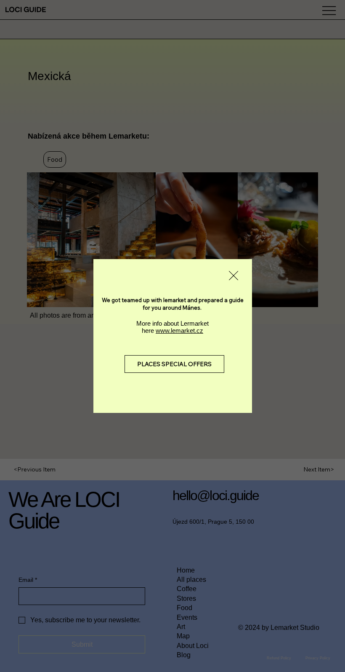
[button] (233, 276)
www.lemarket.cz (179, 330)
